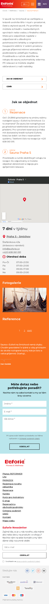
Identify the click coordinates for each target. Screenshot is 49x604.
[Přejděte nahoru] (43, 599)
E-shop (6, 501)
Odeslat (24, 446)
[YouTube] (44, 571)
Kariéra (6, 494)
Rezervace (8, 490)
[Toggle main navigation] (32, 4)
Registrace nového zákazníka (12, 485)
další (29, 330)
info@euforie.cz (11, 249)
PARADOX (8, 480)
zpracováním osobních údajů (28, 561)
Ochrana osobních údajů (12, 512)
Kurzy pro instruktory (13, 497)
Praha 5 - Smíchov (18, 236)
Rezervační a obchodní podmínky (13, 506)
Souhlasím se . (23, 561)
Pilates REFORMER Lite (12, 475)
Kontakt (7, 517)
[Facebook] (27, 571)
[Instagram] (38, 571)
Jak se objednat (14, 79)
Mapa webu (9, 521)
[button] (5, 300)
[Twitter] (33, 571)
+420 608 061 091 (12, 252)
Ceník (9, 86)
